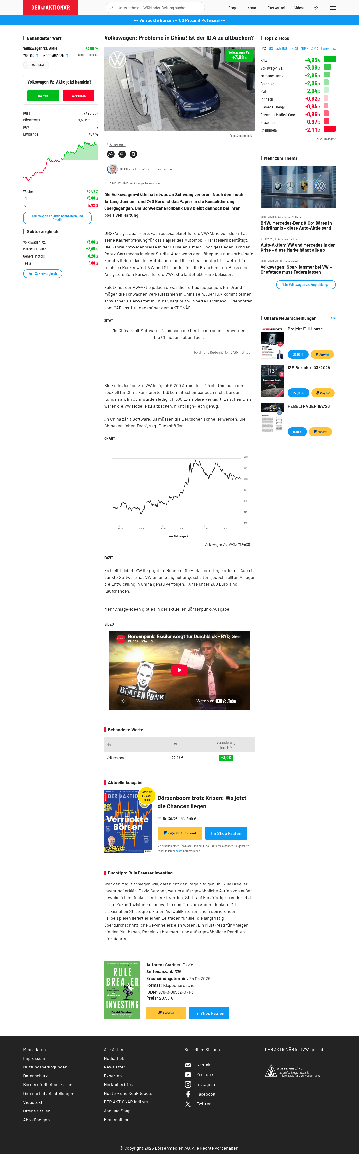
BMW (264, 60)
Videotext (32, 1102)
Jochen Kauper (161, 169)
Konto (179, 851)
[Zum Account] (252, 7)
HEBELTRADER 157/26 (309, 406)
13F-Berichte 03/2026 (309, 367)
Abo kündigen (36, 1119)
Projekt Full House (305, 328)
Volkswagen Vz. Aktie (40, 48)
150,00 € (298, 392)
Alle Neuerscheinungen (327, 318)
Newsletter (114, 1066)
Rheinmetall (269, 130)
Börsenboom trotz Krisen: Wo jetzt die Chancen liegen (202, 801)
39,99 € (298, 354)
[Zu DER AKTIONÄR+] (276, 7)
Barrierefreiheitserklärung (49, 1084)
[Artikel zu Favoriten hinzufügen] (133, 154)
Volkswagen (117, 144)
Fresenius (268, 122)
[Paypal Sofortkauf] (166, 1013)
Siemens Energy (273, 106)
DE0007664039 (53, 55)
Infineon (267, 99)
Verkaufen (78, 95)
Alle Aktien (114, 1049)
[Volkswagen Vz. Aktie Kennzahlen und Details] (60, 161)
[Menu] (332, 7)
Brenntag (267, 83)
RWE (264, 91)
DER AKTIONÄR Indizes (126, 1101)
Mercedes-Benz (272, 75)
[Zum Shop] (232, 7)
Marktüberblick (118, 1084)
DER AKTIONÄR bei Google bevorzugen (132, 183)
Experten (113, 1075)
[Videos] (299, 7)
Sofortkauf (188, 833)
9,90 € (297, 431)
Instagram (206, 1084)
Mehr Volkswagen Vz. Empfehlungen (306, 284)
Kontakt (204, 1064)
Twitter (204, 1103)
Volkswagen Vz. (227, 544)
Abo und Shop (117, 1110)
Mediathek (114, 1058)
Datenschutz (35, 1075)
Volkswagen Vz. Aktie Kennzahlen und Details (57, 217)
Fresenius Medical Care (278, 114)
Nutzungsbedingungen (45, 1066)
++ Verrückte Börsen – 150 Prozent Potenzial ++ (179, 20)
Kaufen (43, 95)
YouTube (205, 1074)
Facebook (206, 1094)
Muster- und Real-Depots (128, 1093)
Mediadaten (34, 1049)
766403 (29, 55)
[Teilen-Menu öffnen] (111, 154)
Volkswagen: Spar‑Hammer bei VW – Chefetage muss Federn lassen (296, 269)
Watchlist (38, 65)
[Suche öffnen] (111, 7)
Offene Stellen (37, 1110)
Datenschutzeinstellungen (48, 1093)
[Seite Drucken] (122, 154)
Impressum (34, 1058)
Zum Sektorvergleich (43, 273)
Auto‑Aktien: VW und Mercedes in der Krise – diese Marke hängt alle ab (298, 247)
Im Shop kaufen (226, 833)
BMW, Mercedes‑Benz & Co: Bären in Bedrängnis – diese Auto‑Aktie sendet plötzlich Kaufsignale (298, 225)
